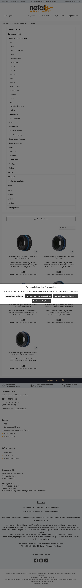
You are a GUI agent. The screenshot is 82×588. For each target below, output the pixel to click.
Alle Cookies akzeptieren (41, 301)
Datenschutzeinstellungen (14, 296)
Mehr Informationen (71, 291)
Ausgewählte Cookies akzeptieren (65, 296)
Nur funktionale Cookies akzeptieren (39, 296)
